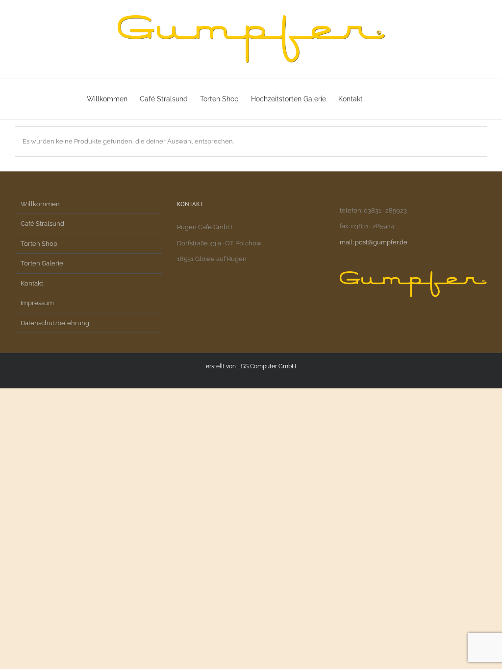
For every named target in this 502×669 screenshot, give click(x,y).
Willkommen (40, 204)
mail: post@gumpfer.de (373, 242)
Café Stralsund (42, 223)
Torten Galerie (42, 263)
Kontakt (32, 283)
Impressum (37, 303)
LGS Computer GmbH (266, 366)
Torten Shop (39, 243)
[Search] (400, 98)
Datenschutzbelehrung (55, 323)
